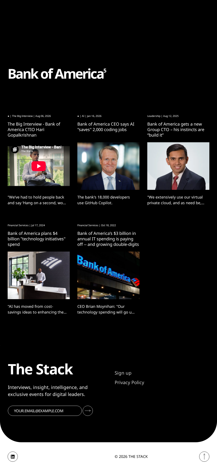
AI (83, 116)
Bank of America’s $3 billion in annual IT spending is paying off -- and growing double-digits (108, 238)
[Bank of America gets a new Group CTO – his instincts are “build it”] (178, 166)
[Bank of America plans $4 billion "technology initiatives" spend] (39, 275)
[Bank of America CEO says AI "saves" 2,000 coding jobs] (108, 166)
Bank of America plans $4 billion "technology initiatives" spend (36, 238)
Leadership (153, 116)
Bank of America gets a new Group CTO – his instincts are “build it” (175, 129)
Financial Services (18, 225)
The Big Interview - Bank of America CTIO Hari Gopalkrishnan (34, 129)
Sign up (123, 373)
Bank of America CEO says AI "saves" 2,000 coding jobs (105, 126)
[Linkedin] (13, 457)
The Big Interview (22, 116)
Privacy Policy (129, 382)
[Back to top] (204, 457)
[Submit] (88, 411)
